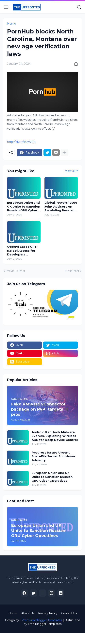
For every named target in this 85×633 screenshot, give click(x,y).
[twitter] (33, 593)
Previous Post (15, 271)
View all (70, 170)
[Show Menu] (6, 7)
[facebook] (24, 593)
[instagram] (51, 593)
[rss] (60, 593)
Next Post (72, 271)
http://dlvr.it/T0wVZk (21, 142)
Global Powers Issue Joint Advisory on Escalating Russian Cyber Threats (60, 206)
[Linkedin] (42, 593)
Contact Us (69, 613)
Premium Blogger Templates (42, 620)
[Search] (79, 7)
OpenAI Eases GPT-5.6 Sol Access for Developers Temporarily (22, 250)
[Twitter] (47, 152)
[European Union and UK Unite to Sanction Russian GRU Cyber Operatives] (24, 188)
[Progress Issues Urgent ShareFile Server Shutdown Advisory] (18, 458)
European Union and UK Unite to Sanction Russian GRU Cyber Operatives (23, 206)
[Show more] (64, 152)
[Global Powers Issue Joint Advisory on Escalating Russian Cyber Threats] (61, 188)
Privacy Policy (47, 613)
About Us (27, 613)
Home (11, 23)
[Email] (56, 152)
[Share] (74, 63)
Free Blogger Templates (44, 624)
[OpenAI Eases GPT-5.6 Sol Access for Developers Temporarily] (24, 232)
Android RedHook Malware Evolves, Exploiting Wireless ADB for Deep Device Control (55, 436)
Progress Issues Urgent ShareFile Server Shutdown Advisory (53, 456)
